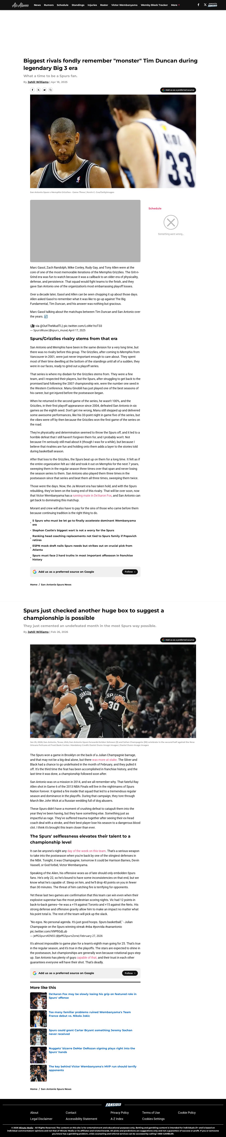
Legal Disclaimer (41, 1119)
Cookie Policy (187, 1112)
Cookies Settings (153, 1119)
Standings (78, 5)
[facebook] (198, 4)
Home (33, 584)
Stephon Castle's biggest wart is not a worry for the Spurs (73, 530)
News (37, 5)
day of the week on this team (86, 851)
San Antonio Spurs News (56, 584)
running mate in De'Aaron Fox (92, 495)
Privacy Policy (120, 1112)
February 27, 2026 (91, 936)
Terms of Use (151, 1112)
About (34, 1112)
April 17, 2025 (77, 330)
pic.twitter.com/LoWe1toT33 (83, 326)
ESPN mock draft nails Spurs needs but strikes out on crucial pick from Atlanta (82, 547)
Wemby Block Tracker (154, 5)
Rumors (49, 5)
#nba (88, 926)
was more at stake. (105, 759)
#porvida (99, 926)
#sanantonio (113, 926)
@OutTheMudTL (51, 326)
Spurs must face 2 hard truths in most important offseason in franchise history (82, 557)
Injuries (92, 5)
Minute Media (26, 1127)
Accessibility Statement (81, 1119)
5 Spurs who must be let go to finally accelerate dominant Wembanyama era (84, 522)
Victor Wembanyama (124, 5)
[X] (205, 4)
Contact (71, 1112)
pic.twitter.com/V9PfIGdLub (48, 931)
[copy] (50, 90)
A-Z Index (117, 1119)
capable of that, (87, 957)
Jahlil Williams (38, 82)
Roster (104, 5)
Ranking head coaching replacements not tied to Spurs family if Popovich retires (84, 538)
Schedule (62, 5)
